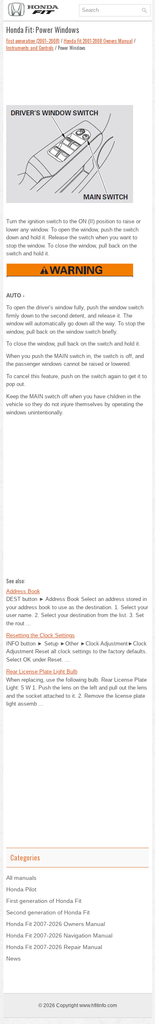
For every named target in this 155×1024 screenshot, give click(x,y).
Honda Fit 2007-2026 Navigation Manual (59, 935)
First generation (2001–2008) (33, 40)
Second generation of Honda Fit (48, 912)
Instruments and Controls (30, 47)
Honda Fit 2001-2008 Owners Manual (98, 40)
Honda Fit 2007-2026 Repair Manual (54, 947)
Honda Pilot (21, 889)
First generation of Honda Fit (43, 901)
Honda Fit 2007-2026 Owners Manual (55, 924)
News (13, 958)
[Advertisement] (77, 76)
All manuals (21, 877)
